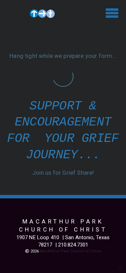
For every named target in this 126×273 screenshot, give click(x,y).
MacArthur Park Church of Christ (70, 251)
